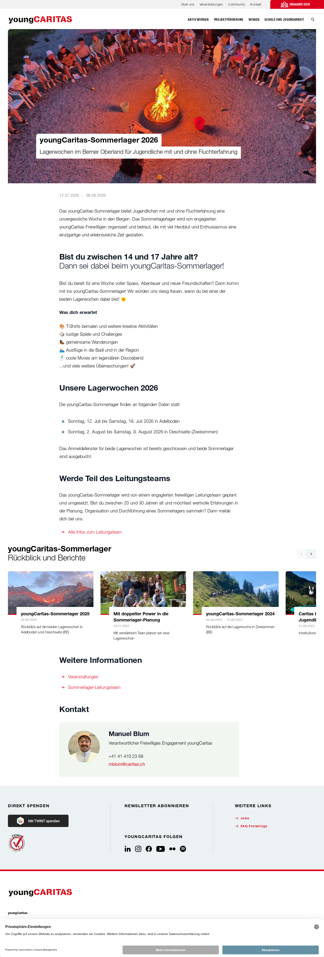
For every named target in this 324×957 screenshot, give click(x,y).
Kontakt (255, 4)
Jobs (245, 818)
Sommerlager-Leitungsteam (94, 687)
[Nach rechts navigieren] (311, 554)
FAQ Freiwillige (254, 826)
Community (236, 4)
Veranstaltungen (211, 4)
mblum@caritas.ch (127, 764)
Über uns (187, 4)
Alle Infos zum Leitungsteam (95, 531)
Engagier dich (300, 4)
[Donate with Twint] (38, 821)
